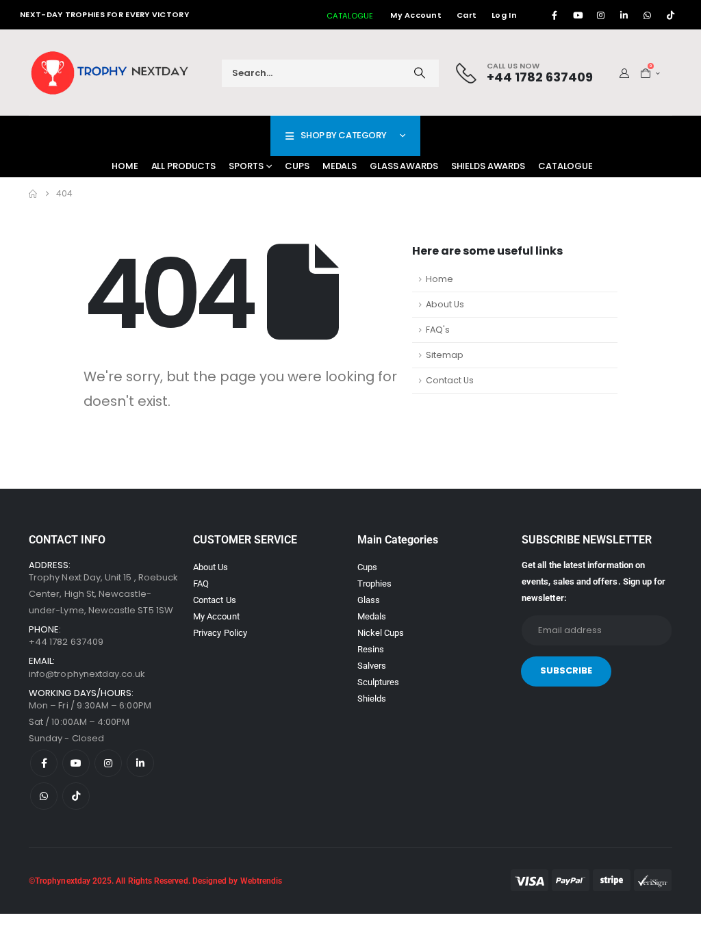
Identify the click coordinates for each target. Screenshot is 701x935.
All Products (183, 165)
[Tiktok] (670, 15)
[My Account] (624, 73)
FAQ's (438, 329)
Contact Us (450, 380)
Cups (297, 165)
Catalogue (565, 165)
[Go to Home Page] (33, 193)
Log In (504, 15)
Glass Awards (404, 165)
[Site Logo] (111, 73)
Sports (246, 165)
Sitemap (444, 355)
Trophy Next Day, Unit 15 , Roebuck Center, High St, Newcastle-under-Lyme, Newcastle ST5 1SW (103, 594)
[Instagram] (601, 15)
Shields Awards (488, 165)
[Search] (419, 73)
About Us (445, 304)
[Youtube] (577, 15)
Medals (339, 165)
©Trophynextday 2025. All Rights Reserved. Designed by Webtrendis (155, 881)
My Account (416, 15)
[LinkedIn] (624, 15)
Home (125, 165)
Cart (466, 15)
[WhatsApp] (647, 15)
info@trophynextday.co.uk (87, 673)
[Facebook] (554, 15)
